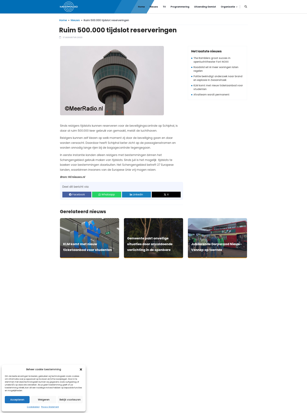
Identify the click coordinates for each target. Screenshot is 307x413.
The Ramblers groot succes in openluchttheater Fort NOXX (211, 59)
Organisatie (228, 6)
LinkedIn (138, 194)
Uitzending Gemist (205, 6)
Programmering (180, 6)
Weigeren (44, 399)
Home (141, 6)
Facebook (78, 194)
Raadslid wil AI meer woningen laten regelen (215, 69)
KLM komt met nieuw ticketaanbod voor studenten (218, 87)
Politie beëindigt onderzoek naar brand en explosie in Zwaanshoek (217, 78)
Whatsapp (108, 194)
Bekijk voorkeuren (70, 399)
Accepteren (17, 399)
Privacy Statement (50, 406)
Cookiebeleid (33, 406)
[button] (81, 369)
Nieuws (154, 6)
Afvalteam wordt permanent (211, 94)
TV (164, 6)
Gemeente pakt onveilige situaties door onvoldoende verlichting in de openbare (150, 244)
